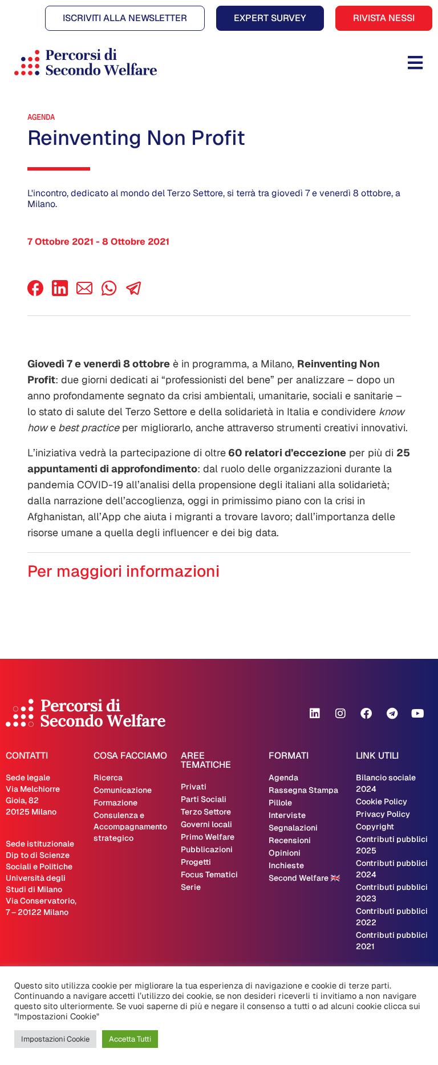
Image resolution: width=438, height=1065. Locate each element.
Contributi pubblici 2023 (392, 893)
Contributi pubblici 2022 (392, 917)
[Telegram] (391, 713)
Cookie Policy (381, 801)
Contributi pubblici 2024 (392, 869)
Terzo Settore (206, 812)
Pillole (280, 802)
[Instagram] (340, 713)
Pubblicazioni (207, 849)
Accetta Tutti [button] (130, 1039)
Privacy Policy (383, 814)
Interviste (287, 815)
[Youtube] (417, 713)
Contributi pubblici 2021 (392, 940)
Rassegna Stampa (303, 790)
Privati (193, 786)
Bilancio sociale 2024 (386, 783)
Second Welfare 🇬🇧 (304, 878)
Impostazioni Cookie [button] (55, 1039)
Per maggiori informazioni (123, 571)
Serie (191, 887)
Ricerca (108, 777)
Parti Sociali (203, 799)
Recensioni (290, 840)
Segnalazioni (293, 828)
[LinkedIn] (60, 292)
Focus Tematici (209, 874)
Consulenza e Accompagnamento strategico (130, 826)
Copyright (375, 826)
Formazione (115, 802)
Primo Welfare (207, 837)
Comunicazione (123, 790)
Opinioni (285, 853)
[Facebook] (35, 292)
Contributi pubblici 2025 (392, 845)
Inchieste (286, 865)
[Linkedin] (314, 713)
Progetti (196, 862)
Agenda (41, 117)
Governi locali (206, 824)
